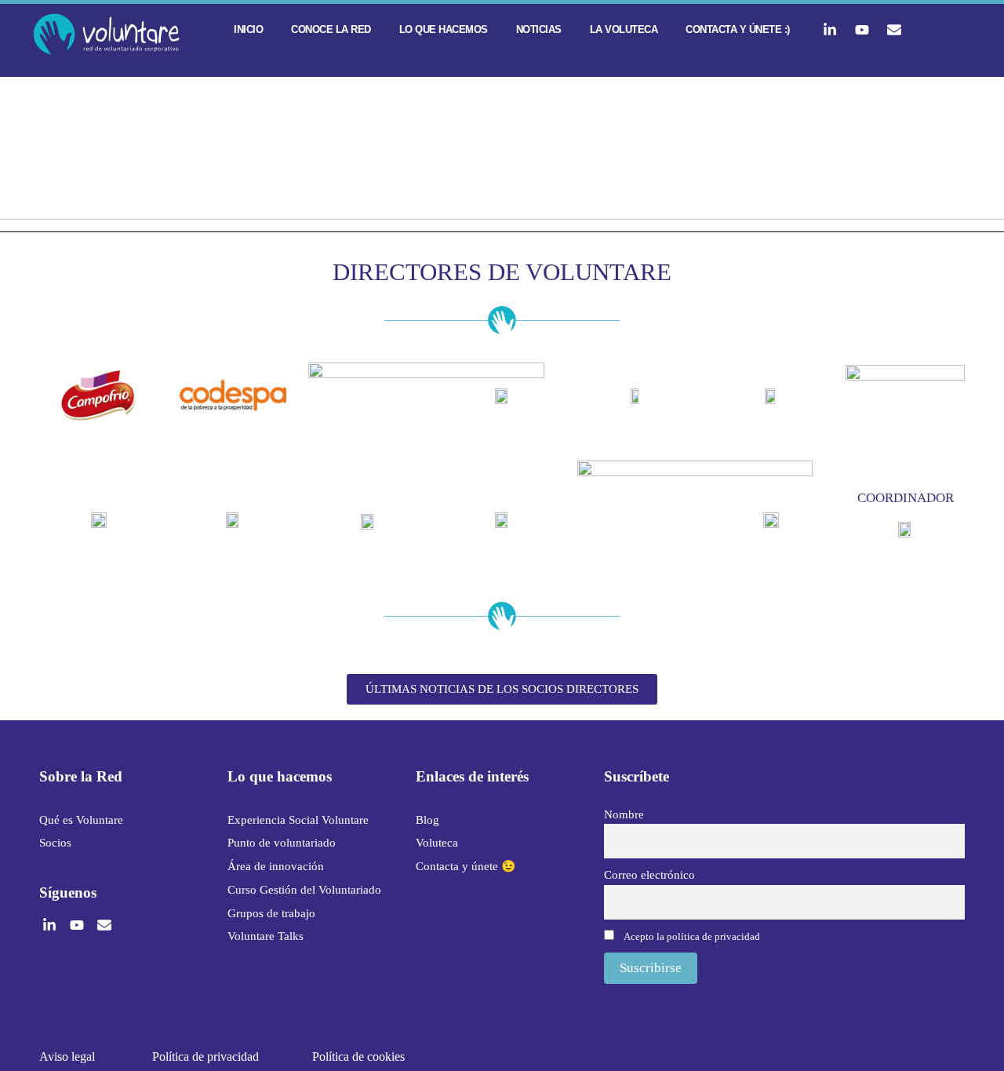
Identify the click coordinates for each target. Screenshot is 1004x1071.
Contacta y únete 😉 (466, 866)
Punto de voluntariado (281, 842)
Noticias (539, 29)
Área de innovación (275, 866)
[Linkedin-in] (830, 30)
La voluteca (624, 29)
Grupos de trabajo (271, 913)
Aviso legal (67, 1056)
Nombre (624, 814)
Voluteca (437, 842)
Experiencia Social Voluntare (298, 820)
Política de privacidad (205, 1056)
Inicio (248, 29)
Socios (55, 842)
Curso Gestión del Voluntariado (304, 889)
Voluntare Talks (265, 936)
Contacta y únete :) (738, 29)
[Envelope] (894, 30)
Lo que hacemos (443, 29)
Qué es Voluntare (81, 820)
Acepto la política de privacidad (692, 936)
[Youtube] (862, 30)
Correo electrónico (649, 874)
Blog (427, 820)
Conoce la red (331, 29)
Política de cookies (358, 1056)
